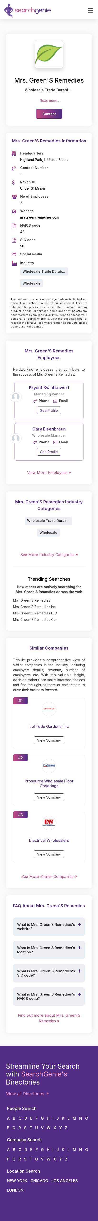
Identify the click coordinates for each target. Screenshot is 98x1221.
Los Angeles (64, 1180)
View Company (49, 740)
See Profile (49, 410)
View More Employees (48, 472)
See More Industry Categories (48, 554)
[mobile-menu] (90, 10)
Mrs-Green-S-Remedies (22, 29)
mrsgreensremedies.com (39, 217)
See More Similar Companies (48, 876)
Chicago (39, 1180)
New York (17, 1180)
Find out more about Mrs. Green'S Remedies (49, 1018)
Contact (49, 114)
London (15, 1190)
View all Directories (26, 1093)
